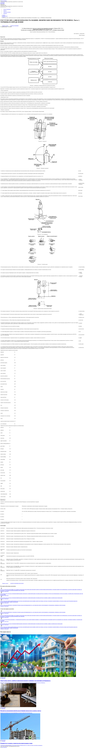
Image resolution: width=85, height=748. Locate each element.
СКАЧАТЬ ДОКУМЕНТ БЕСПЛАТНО (17, 583)
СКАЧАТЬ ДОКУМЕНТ (14, 25)
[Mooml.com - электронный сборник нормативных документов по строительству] (3, 0)
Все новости (2, 633)
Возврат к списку (5, 25)
